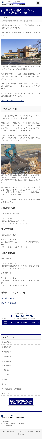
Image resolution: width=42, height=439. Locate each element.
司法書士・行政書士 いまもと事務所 (22, 431)
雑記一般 (6, 393)
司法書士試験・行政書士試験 (13, 389)
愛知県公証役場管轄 (8, 303)
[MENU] (38, 3)
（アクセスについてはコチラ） (12, 101)
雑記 (5, 384)
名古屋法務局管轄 (7, 298)
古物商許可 (7, 352)
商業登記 (6, 370)
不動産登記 (7, 347)
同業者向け (7, 357)
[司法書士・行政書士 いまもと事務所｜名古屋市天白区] (14, 4)
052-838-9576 (24, 315)
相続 (5, 379)
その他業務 (7, 342)
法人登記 (6, 375)
